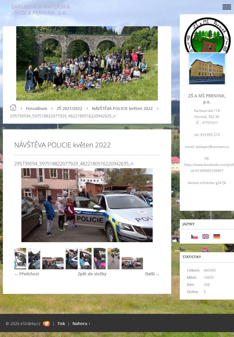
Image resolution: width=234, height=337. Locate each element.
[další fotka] (150, 205)
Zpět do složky (92, 273)
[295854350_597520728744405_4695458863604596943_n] (100, 267)
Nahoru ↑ (81, 323)
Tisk (61, 323)
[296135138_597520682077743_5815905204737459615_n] (86, 267)
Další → (152, 273)
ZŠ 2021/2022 (69, 108)
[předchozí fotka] (23, 205)
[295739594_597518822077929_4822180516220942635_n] (53, 267)
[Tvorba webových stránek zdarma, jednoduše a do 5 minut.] (46, 323)
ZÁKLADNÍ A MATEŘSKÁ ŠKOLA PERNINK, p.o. (40, 9)
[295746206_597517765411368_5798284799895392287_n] (34, 267)
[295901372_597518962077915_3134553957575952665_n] (72, 267)
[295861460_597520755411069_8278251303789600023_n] (20, 267)
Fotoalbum (36, 108)
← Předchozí (26, 273)
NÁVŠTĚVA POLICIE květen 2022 (122, 108)
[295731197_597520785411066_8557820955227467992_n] (132, 267)
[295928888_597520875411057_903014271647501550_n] (114, 267)
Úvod (13, 107)
